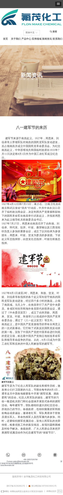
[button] (58, 4)
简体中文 (30, 32)
